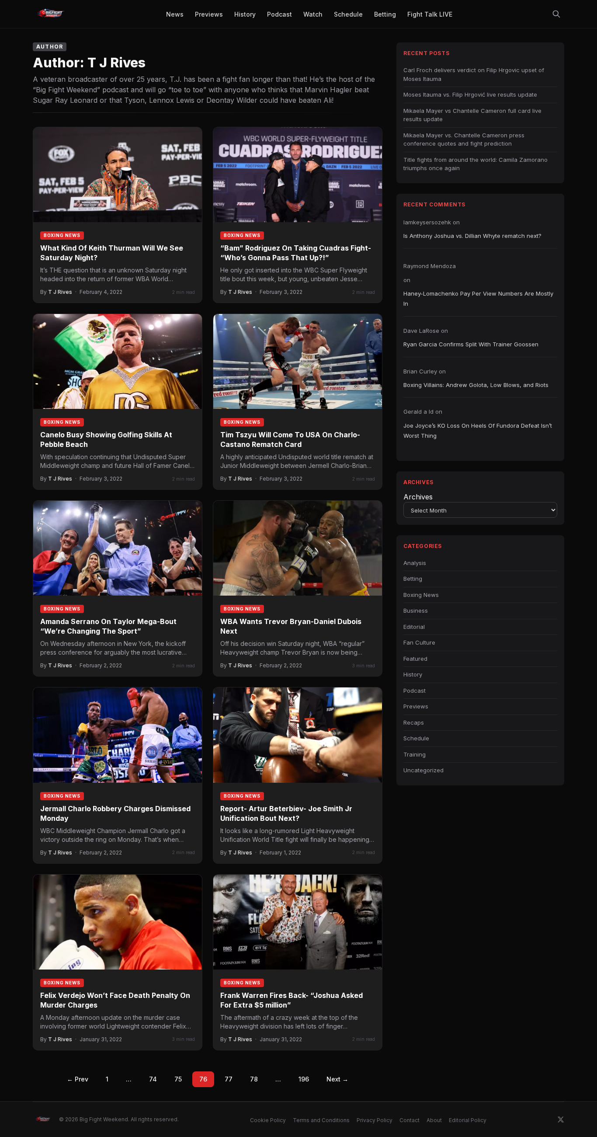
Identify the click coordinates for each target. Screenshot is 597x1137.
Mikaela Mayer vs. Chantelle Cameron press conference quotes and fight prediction (463, 139)
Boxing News (62, 235)
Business (415, 610)
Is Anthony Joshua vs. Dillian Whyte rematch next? (472, 235)
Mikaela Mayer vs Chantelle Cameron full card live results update (472, 115)
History (412, 674)
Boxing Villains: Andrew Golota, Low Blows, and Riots (475, 384)
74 (153, 1079)
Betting (412, 578)
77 (229, 1079)
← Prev (77, 1079)
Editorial (414, 626)
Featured (415, 658)
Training (414, 754)
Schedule (416, 738)
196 (303, 1079)
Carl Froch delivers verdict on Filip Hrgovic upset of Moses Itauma (473, 74)
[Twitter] (560, 1119)
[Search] (556, 14)
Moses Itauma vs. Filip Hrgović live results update (470, 94)
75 (178, 1079)
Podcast (414, 690)
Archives (418, 496)
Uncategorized (423, 770)
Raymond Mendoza (429, 265)
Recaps (413, 722)
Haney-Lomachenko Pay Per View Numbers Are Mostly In (478, 298)
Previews (415, 706)
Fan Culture (419, 642)
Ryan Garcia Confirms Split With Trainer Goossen (470, 344)
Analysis (414, 562)
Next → (337, 1079)
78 (254, 1079)
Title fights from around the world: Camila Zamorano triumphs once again (475, 164)
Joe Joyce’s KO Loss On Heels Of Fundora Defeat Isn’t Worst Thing (477, 430)
